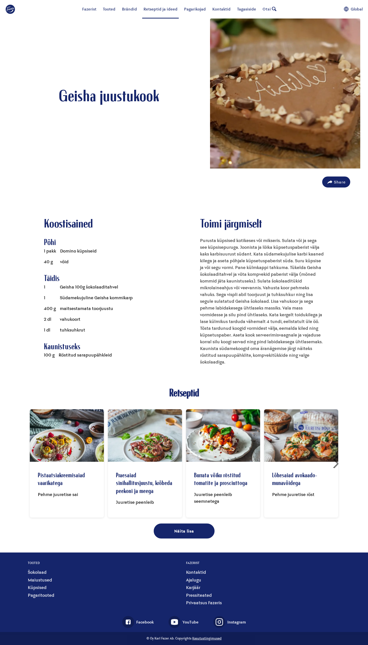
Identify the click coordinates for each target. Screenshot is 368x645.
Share (340, 182)
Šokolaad (37, 572)
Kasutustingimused (207, 638)
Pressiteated (199, 595)
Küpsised (37, 587)
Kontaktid (221, 8)
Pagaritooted (41, 595)
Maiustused (40, 579)
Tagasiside (246, 8)
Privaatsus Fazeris (204, 602)
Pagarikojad (195, 8)
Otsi (267, 8)
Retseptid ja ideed (160, 8)
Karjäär (193, 587)
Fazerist (89, 8)
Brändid (129, 8)
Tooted (109, 8)
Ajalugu (193, 579)
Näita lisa (184, 530)
